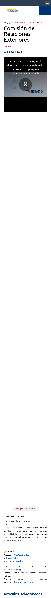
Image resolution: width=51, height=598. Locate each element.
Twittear (7, 46)
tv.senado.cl (13, 569)
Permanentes (31, 22)
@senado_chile (12, 558)
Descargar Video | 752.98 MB (25, 509)
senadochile (18, 561)
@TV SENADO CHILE (20, 555)
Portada (15, 22)
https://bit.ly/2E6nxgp (23, 582)
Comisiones (22, 22)
